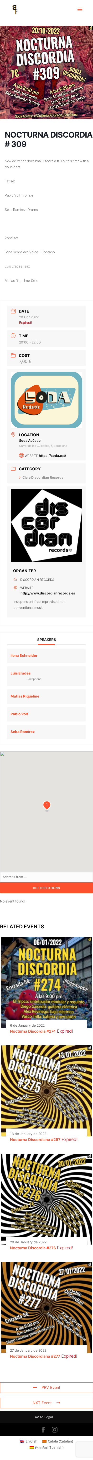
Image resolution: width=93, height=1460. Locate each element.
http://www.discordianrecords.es (48, 593)
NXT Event (42, 1402)
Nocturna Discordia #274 (33, 1031)
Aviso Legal (44, 1417)
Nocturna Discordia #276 (33, 1247)
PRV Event (50, 1387)
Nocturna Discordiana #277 (35, 1356)
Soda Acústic (30, 440)
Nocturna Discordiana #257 (35, 1139)
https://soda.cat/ (52, 456)
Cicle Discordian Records (42, 477)
